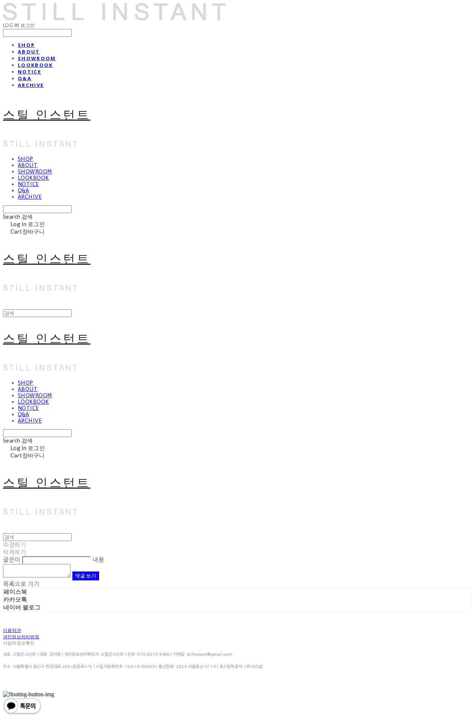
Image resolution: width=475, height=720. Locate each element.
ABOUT (29, 51)
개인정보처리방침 (21, 636)
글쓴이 (11, 560)
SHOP (26, 45)
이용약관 (12, 630)
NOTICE (29, 71)
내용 (98, 560)
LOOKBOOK (35, 65)
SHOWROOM (37, 58)
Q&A (25, 78)
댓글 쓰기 (85, 576)
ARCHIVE (31, 85)
